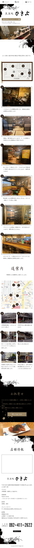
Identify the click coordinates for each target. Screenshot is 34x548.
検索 (18, 2)
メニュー (6, 2)
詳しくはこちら (17, 414)
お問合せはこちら (17, 531)
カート (29, 2)
